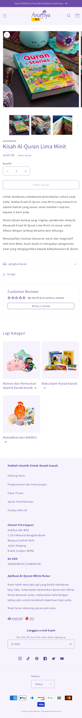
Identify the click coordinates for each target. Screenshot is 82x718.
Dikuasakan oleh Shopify (51, 711)
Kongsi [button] (11, 274)
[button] (5, 15)
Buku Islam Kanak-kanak (59, 383)
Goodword (9, 141)
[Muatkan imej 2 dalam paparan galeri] (41, 125)
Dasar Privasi (15, 493)
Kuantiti (7, 163)
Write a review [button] (41, 306)
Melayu (39, 684)
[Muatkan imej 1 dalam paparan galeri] (19, 125)
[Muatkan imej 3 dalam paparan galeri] (62, 125)
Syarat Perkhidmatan (21, 501)
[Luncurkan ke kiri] (4, 126)
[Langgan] (70, 644)
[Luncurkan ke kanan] (78, 126)
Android (17, 618)
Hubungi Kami (16, 475)
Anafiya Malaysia (33, 711)
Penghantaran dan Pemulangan (27, 484)
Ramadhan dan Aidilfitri (20, 437)
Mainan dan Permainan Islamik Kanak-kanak (19, 385)
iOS (31, 618)
